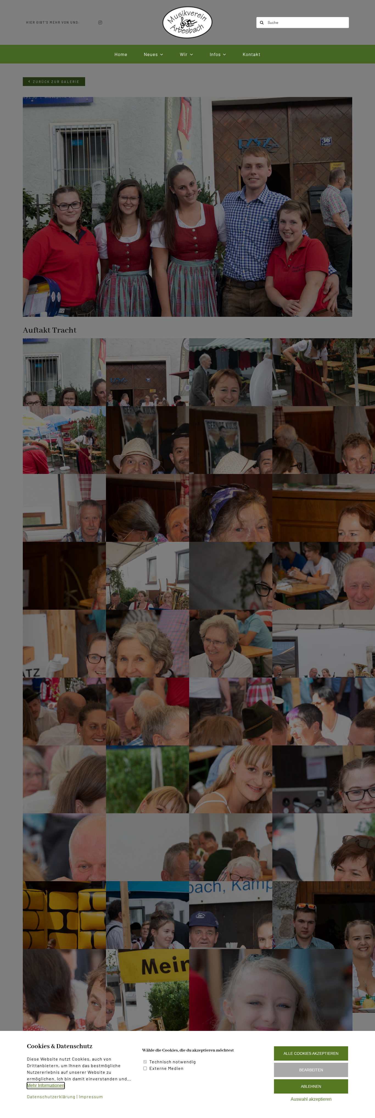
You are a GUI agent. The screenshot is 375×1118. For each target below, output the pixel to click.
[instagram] (100, 22)
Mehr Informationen (46, 1085)
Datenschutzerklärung (51, 1096)
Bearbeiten (311, 1070)
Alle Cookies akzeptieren (311, 1053)
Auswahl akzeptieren (311, 1099)
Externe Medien (166, 1068)
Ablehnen (311, 1086)
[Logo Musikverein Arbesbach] (187, 7)
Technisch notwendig (172, 1061)
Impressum (91, 1096)
